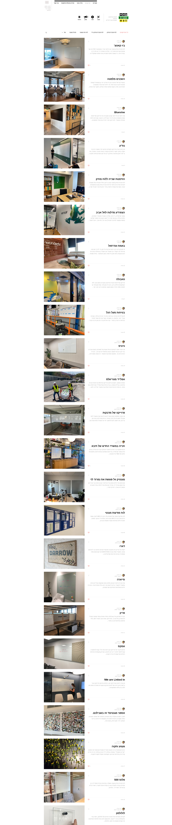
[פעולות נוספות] (88, 41)
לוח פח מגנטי (84, 32)
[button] (46, 33)
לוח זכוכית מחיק (111, 32)
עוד (65, 32)
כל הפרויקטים (124, 32)
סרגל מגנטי (72, 32)
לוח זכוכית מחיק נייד (97, 32)
